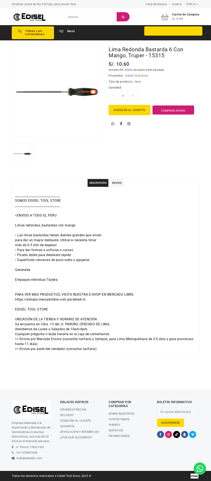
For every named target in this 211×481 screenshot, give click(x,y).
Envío (128, 69)
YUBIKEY (114, 424)
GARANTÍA (67, 426)
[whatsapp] (113, 123)
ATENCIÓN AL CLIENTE (75, 420)
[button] (33, 32)
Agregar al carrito (129, 110)
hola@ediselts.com (29, 458)
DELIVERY (67, 415)
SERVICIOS (116, 430)
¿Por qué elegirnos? (76, 437)
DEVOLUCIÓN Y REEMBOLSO (79, 431)
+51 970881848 (26, 452)
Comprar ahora (173, 110)
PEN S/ (191, 4)
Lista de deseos (156, 4)
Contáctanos (119, 419)
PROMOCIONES (119, 436)
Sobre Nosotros (121, 413)
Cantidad (115, 87)
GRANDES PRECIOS (73, 409)
